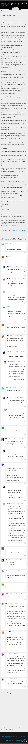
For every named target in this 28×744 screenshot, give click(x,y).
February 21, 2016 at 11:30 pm (15, 335)
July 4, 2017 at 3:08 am (13, 678)
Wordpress (20, 737)
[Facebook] (24, 3)
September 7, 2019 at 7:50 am (18, 306)
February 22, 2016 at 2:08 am (16, 485)
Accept (15, 9)
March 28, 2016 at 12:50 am (17, 503)
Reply (25, 252)
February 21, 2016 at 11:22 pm (13, 257)
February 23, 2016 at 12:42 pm (19, 631)
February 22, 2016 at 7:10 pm (16, 603)
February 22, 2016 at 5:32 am (15, 559)
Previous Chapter (7, 19)
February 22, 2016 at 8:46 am (16, 583)
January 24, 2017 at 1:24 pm (17, 408)
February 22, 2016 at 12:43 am (17, 397)
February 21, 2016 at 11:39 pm (17, 351)
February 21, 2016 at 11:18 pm (13, 244)
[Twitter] (26, 3)
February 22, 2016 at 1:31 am (18, 361)
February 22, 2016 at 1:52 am (18, 463)
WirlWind (9, 306)
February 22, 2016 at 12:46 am (16, 426)
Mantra (15, 737)
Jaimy (9, 409)
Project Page (15, 19)
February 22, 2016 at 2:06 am (16, 450)
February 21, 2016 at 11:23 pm (15, 324)
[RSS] (22, 3)
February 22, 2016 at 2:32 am (18, 278)
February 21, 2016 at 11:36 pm (17, 266)
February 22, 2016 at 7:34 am (16, 570)
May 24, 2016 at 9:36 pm (13, 653)
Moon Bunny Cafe (5, 736)
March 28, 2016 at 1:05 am (17, 291)
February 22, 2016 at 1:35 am (17, 438)
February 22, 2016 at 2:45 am (15, 547)
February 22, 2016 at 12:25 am (17, 387)
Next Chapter (22, 19)
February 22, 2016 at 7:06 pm (15, 593)
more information (15, 7)
